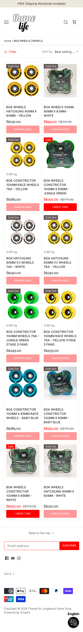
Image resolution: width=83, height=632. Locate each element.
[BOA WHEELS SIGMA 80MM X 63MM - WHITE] (60, 80)
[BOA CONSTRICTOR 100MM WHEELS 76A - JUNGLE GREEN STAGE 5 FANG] (22, 305)
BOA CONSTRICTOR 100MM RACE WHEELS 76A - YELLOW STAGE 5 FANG (60, 338)
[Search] (65, 22)
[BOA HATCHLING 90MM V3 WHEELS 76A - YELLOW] (60, 231)
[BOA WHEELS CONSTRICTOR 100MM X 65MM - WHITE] (22, 461)
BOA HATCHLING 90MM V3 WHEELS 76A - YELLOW (57, 262)
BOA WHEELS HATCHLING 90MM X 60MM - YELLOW (21, 111)
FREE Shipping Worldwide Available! (42, 3)
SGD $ (7, 573)
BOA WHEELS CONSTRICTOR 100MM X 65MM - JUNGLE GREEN (56, 187)
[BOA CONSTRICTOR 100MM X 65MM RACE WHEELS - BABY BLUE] (22, 383)
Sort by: (47, 51)
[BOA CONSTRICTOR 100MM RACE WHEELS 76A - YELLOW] (22, 154)
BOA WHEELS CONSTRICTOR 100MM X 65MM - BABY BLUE (56, 416)
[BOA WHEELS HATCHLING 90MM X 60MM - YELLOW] (22, 80)
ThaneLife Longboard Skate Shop (50, 608)
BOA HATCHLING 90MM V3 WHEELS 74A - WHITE (20, 262)
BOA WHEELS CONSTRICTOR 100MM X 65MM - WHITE (19, 493)
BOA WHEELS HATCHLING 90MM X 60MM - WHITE (59, 491)
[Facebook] (6, 558)
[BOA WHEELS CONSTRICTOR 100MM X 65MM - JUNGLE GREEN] (60, 154)
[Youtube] (13, 558)
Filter (12, 52)
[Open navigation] (6, 22)
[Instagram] (19, 558)
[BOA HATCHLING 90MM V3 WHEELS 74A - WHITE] (22, 231)
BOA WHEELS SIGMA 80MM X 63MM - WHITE (59, 111)
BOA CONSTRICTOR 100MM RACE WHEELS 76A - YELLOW (22, 185)
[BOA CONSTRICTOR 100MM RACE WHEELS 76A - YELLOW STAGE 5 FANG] (60, 305)
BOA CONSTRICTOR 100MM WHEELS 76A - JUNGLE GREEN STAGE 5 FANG (22, 338)
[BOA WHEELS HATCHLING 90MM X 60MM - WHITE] (60, 461)
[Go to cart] (74, 22)
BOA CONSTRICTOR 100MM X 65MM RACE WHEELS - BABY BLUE (22, 414)
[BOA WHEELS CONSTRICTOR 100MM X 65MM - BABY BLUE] (60, 383)
